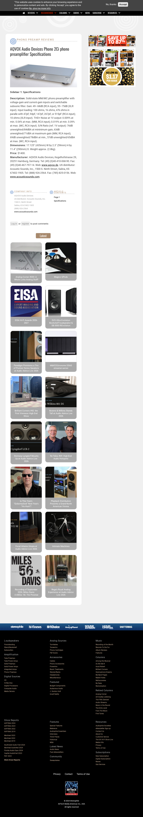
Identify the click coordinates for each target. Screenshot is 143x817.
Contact (68, 774)
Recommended (47, 12)
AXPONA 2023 (9, 726)
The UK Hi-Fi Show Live (104, 740)
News (87, 12)
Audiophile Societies (103, 726)
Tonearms (53, 647)
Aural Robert (100, 667)
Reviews (31, 12)
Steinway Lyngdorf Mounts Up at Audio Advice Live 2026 (26, 459)
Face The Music (101, 711)
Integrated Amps (10, 669)
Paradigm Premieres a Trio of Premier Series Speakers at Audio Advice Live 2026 (26, 368)
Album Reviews (101, 650)
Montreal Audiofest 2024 (13, 748)
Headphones (54, 675)
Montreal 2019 (9, 741)
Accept (123, 4)
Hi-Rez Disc (8, 683)
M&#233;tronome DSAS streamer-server (61, 366)
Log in (14, 223)
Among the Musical (103, 661)
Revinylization (101, 686)
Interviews (53, 734)
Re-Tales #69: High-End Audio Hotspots (61, 457)
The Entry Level (101, 708)
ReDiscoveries (101, 680)
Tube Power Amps (11, 661)
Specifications (60, 201)
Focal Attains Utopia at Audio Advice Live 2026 (26, 547)
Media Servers (9, 691)
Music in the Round (103, 705)
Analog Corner (101, 694)
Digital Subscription (103, 759)
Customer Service (102, 737)
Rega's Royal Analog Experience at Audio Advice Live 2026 (61, 592)
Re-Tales (99, 683)
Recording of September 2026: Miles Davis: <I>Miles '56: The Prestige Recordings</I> (26, 593)
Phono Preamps (10, 672)
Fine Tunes (100, 714)
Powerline (53, 667)
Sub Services (100, 764)
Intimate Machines (61, 546)
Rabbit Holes (100, 678)
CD (5, 680)
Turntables (54, 645)
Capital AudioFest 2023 (13, 753)
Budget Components (57, 686)
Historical (53, 740)
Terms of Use (100, 748)
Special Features (56, 726)
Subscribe (97, 12)
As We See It (100, 664)
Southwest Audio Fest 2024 (14, 745)
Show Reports (11, 720)
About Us (99, 734)
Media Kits (100, 742)
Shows (76, 12)
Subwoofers (8, 650)
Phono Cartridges (56, 650)
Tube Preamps (9, 658)
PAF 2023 (8, 756)
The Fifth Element (102, 700)
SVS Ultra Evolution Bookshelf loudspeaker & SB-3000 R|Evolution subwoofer (61, 324)
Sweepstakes (55, 760)
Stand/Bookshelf (10, 647)
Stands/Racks (55, 672)
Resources (112, 12)
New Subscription (102, 756)
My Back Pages (101, 675)
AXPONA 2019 (9, 732)
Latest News (56, 746)
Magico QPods (61, 277)
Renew (98, 762)
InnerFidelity (54, 694)
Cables (52, 661)
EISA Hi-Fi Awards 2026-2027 (26, 321)
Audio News (54, 749)
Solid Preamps (9, 664)
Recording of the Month (104, 645)
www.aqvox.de (50, 165)
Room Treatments (56, 669)
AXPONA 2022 (9, 729)
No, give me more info (40, 8)
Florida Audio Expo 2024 (13, 750)
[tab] (43, 235)
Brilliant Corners (102, 669)
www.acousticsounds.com (25, 176)
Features (99, 653)
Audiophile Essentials (58, 731)
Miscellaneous (55, 678)
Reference (53, 728)
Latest (43, 235)
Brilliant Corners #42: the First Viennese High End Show (26, 413)
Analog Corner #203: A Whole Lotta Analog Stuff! (26, 278)
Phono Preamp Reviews (35, 39)
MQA (51, 742)
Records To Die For (103, 647)
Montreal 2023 (9, 735)
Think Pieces (54, 737)
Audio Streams (101, 702)
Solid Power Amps (11, 667)
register (25, 223)
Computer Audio (10, 689)
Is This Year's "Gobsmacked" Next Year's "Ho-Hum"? (26, 504)
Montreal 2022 (9, 738)
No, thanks (111, 4)
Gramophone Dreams (104, 672)
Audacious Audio (56, 689)
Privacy (98, 745)
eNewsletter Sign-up (103, 728)
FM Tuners (54, 653)
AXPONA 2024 (9, 723)
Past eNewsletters (56, 752)
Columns (63, 12)
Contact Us (100, 731)
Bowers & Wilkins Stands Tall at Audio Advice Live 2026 (60, 413)
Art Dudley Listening (103, 697)
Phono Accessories (57, 664)
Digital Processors (11, 686)
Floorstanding (9, 645)
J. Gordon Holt (55, 691)
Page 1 (57, 197)
